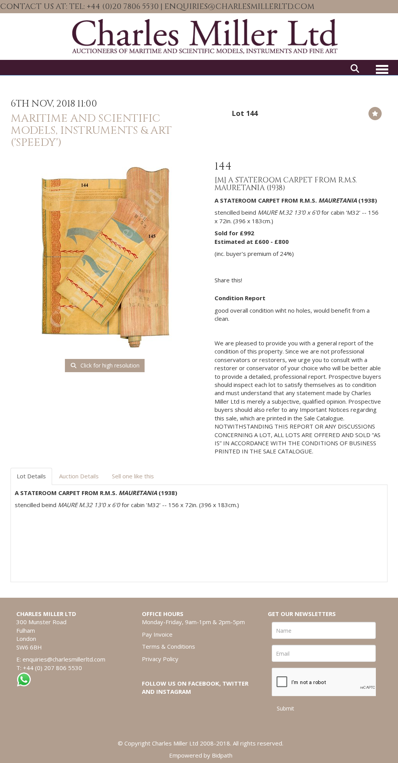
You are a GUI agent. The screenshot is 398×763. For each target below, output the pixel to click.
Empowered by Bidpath (200, 755)
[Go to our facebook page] (368, 7)
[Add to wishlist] (375, 113)
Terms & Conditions (168, 646)
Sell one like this (133, 476)
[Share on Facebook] (255, 280)
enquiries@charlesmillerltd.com (64, 659)
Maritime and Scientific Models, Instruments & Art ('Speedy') (91, 130)
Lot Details (31, 476)
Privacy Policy (160, 659)
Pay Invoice (157, 634)
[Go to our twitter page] (385, 7)
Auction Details (79, 476)
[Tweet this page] (271, 280)
